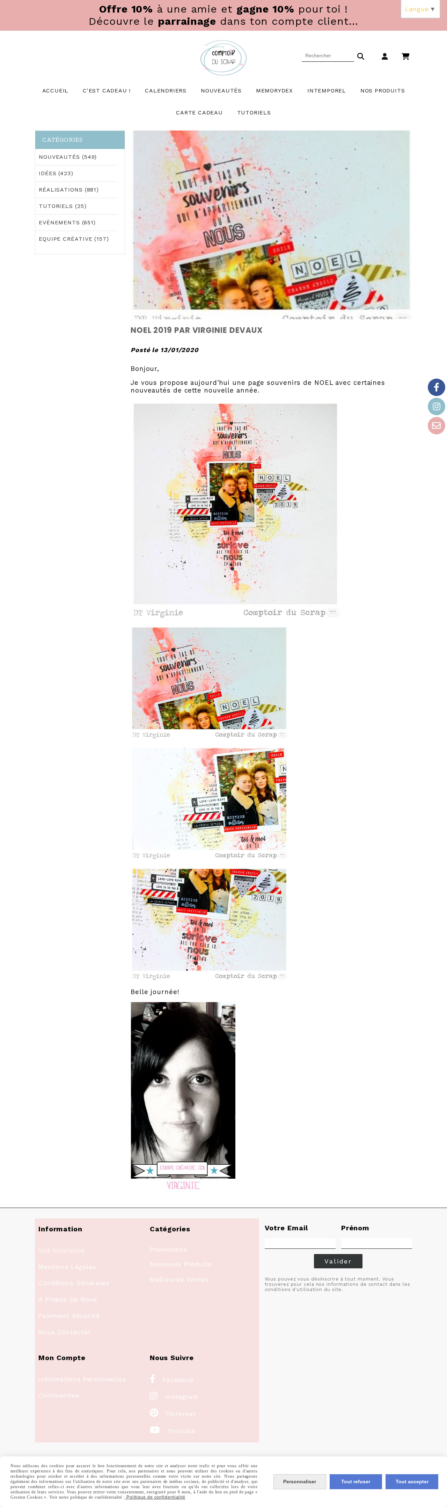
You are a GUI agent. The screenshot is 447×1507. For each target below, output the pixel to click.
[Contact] (436, 425)
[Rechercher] (360, 55)
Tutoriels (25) (63, 206)
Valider (338, 1261)
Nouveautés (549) (68, 157)
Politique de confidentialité (155, 1497)
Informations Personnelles (82, 1379)
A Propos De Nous (67, 1299)
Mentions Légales (67, 1266)
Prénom (355, 1228)
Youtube (172, 1430)
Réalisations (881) (69, 189)
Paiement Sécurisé (69, 1315)
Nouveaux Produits (181, 1264)
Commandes (58, 1395)
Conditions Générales (74, 1282)
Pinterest (173, 1413)
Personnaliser (299, 1481)
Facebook (172, 1379)
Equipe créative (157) (74, 239)
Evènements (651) (67, 222)
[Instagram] (436, 406)
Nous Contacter (64, 1332)
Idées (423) (56, 173)
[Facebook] (436, 387)
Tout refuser (355, 1481)
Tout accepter (412, 1481)
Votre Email (286, 1228)
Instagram (174, 1396)
